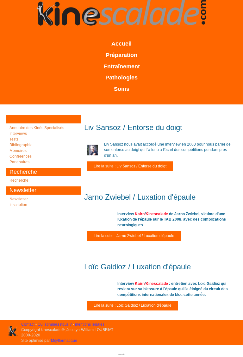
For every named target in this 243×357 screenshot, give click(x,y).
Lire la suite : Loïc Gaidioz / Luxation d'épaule (132, 305)
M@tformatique (64, 340)
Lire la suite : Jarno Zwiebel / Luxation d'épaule (134, 236)
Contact (27, 324)
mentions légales (89, 324)
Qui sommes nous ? (55, 324)
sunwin (121, 354)
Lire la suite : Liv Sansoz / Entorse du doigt (130, 166)
